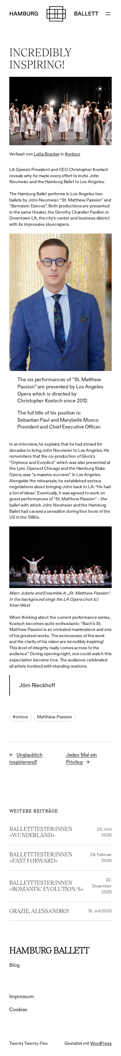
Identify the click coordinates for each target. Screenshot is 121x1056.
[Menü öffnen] (108, 13)
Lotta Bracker (47, 154)
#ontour (72, 154)
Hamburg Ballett (49, 950)
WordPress (101, 1043)
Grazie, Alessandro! (39, 911)
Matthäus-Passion (54, 717)
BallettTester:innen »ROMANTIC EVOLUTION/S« (46, 886)
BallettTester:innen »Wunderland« (40, 832)
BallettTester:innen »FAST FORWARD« (40, 857)
